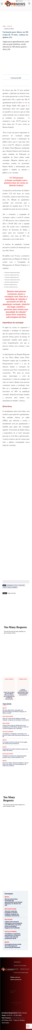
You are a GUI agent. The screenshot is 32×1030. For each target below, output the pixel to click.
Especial (12, 699)
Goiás (13, 703)
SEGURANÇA (8, 723)
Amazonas (22, 677)
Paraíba (22, 713)
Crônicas (20, 686)
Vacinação (14, 587)
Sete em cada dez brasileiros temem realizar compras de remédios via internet (12, 913)
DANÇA (15, 688)
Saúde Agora (17, 722)
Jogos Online (18, 705)
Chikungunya (21, 679)
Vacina (9, 587)
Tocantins (10, 726)
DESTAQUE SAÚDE (16, 691)
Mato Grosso (14, 708)
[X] (26, 9)
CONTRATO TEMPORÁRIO (16, 685)
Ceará (14, 679)
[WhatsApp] (20, 83)
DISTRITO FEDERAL (8, 731)
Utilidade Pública (19, 726)
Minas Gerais (18, 709)
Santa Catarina (11, 720)
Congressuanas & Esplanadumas (21, 683)
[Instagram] (23, 9)
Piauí (21, 714)
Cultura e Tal (8, 688)
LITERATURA (13, 706)
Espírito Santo (19, 699)
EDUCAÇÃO (20, 696)
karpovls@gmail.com (17, 1018)
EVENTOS (19, 700)
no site (24, 102)
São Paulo (19, 720)
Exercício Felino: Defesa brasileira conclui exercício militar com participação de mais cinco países (15, 764)
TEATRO (13, 725)
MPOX (7, 711)
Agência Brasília (12, 593)
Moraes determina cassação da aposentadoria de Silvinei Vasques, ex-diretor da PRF (13, 902)
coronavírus (10, 585)
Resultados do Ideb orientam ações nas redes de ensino (15, 749)
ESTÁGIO (12, 700)
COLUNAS (15, 680)
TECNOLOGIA (20, 725)
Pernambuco (15, 714)
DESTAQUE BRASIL (16, 689)
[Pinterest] (16, 83)
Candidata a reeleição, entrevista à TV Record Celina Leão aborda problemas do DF (16, 735)
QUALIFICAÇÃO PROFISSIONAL (13, 717)
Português (20, 1)
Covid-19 (9, 26)
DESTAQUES (8, 919)
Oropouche (11, 713)
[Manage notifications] (28, 1026)
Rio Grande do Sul (19, 719)
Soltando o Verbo (18, 723)
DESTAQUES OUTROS (13, 694)
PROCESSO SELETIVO (14, 716)
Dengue (21, 688)
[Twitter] (19, 958)
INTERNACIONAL (9, 705)
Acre (10, 677)
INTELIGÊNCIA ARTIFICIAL (23, 703)
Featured (7, 702)
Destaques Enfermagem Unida (22, 692)
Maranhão (20, 706)
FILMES (8, 703)
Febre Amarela (15, 702)
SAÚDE (4, 26)
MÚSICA (13, 711)
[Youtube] (28, 9)
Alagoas (15, 677)
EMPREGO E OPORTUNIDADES (15, 697)
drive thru (22, 585)
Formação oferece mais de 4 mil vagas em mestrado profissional (15, 742)
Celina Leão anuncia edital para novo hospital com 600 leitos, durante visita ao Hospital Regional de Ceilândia (13, 925)
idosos (4, 587)
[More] (24, 83)
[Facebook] (21, 9)
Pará (17, 713)
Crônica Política (12, 686)
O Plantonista (20, 711)
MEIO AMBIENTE (9, 709)
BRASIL (9, 679)
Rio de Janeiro (9, 719)
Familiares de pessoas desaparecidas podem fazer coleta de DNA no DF (14, 756)
